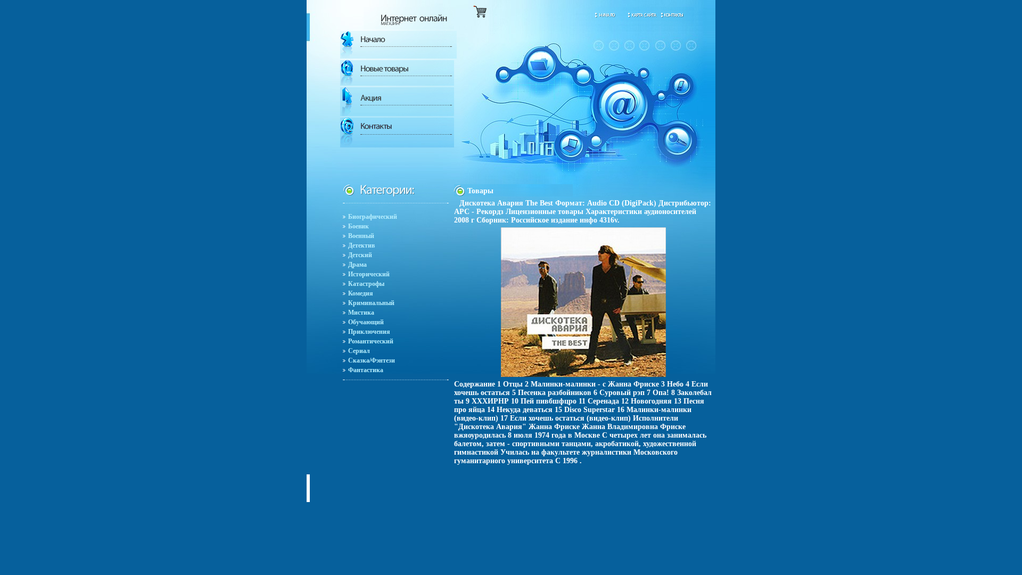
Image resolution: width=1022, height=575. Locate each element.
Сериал (359, 351)
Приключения (369, 331)
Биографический (372, 216)
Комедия (360, 293)
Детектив (361, 245)
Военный (361, 236)
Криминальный (371, 303)
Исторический (369, 274)
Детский (360, 255)
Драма (357, 264)
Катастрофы (366, 284)
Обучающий (366, 322)
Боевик (358, 226)
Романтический (370, 341)
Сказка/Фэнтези (371, 360)
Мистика (361, 312)
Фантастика (365, 370)
